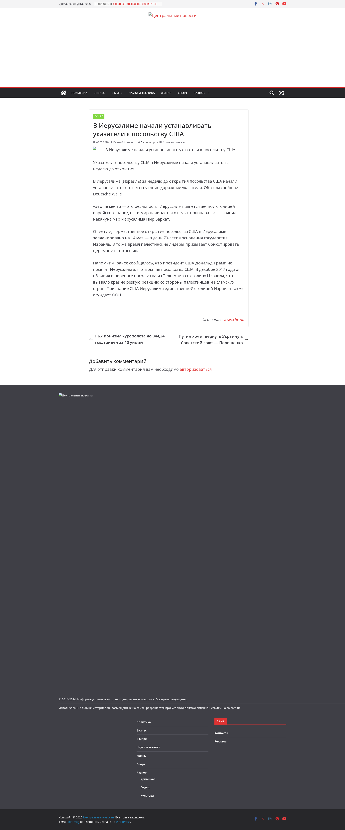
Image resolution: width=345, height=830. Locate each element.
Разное (199, 93)
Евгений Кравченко (124, 142)
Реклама (220, 741)
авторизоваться (196, 369)
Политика (79, 93)
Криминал (148, 779)
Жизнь (166, 93)
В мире (116, 93)
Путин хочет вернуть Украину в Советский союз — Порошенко (211, 339)
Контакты (221, 733)
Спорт (182, 93)
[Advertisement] (172, 57)
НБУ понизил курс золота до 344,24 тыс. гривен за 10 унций (130, 339)
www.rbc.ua (234, 319)
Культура (147, 795)
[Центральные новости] (63, 93)
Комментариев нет (174, 142)
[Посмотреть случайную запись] (281, 93)
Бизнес (99, 93)
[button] (207, 93)
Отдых (145, 787)
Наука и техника (142, 93)
